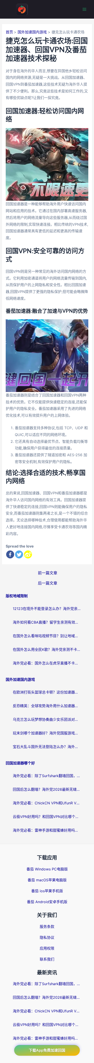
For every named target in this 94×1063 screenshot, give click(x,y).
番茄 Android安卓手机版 (47, 901)
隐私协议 (47, 937)
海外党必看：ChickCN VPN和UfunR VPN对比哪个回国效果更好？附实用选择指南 (47, 803)
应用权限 (47, 948)
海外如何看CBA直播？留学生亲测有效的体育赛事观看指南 (47, 622)
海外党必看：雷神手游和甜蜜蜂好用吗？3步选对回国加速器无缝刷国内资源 (47, 830)
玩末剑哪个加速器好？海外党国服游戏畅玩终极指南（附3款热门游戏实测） (47, 733)
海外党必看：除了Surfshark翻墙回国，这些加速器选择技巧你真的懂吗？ (47, 775)
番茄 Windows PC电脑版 (47, 869)
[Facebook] (10, 554)
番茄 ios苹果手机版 (47, 891)
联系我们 (47, 959)
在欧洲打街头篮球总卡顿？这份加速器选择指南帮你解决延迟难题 (47, 692)
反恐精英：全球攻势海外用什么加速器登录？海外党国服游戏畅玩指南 (47, 706)
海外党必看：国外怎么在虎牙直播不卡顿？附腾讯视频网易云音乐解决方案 (47, 663)
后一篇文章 (47, 583)
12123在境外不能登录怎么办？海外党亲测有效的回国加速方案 (47, 608)
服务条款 (47, 926)
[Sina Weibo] (28, 554)
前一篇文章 (47, 573)
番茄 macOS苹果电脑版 (47, 880)
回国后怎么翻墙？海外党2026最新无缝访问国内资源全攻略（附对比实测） (47, 789)
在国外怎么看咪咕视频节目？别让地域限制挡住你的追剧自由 (47, 636)
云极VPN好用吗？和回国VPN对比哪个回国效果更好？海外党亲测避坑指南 (47, 816)
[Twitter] (19, 554)
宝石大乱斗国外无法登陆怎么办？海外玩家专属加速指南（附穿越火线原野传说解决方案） (47, 746)
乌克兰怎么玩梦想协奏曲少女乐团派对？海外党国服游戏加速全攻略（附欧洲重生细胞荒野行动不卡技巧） (47, 719)
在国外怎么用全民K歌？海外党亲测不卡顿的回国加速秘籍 (47, 649)
